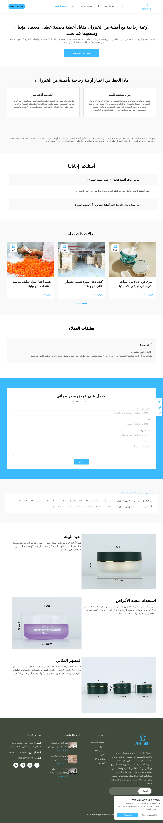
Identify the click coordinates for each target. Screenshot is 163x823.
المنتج (75, 6)
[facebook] (36, 765)
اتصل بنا (121, 6)
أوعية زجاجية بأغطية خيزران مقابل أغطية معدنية (129, 506)
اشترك (145, 791)
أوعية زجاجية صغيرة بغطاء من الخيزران (37, 500)
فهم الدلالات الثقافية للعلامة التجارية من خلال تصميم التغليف (58, 745)
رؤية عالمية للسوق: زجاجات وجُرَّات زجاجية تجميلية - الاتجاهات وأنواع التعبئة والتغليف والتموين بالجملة (57, 771)
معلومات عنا (109, 6)
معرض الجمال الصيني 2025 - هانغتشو (59, 758)
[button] (84, 303)
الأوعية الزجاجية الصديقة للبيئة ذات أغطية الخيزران (77, 506)
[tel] (159, 401)
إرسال (81, 461)
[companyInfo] (147, 6)
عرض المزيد (148, 294)
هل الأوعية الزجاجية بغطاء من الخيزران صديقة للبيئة (86, 500)
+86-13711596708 (26, 758)
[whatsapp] (159, 407)
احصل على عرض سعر (81, 53)
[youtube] (29, 765)
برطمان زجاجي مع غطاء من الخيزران (134, 500)
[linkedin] (15, 765)
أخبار (99, 6)
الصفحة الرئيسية (61, 6)
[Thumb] (74, 744)
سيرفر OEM (86, 6)
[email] (159, 413)
